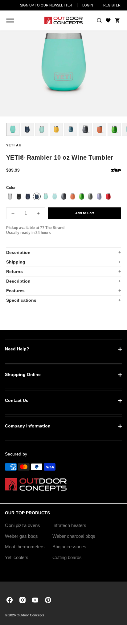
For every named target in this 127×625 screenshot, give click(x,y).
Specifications (21, 300)
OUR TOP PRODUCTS (27, 512)
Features (15, 290)
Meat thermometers (25, 546)
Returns (14, 271)
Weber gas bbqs (21, 536)
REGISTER (112, 5)
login (87, 5)
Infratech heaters (69, 525)
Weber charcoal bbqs (73, 536)
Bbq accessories (69, 546)
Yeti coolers (16, 557)
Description (18, 252)
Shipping (15, 261)
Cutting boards (67, 557)
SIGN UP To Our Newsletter (46, 5)
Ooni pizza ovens (22, 525)
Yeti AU (14, 145)
